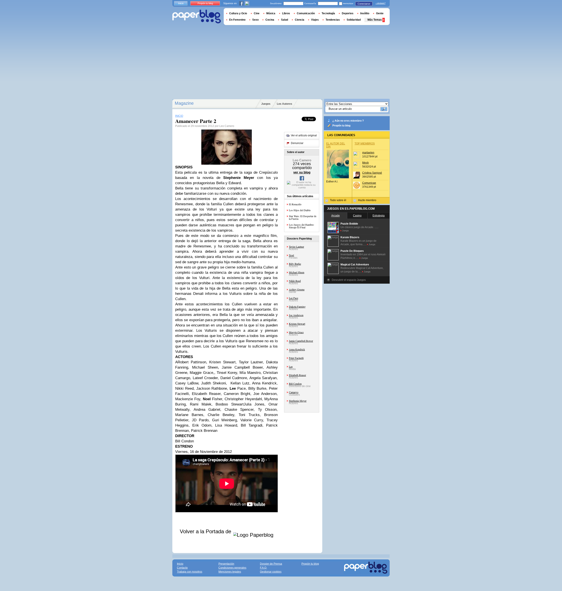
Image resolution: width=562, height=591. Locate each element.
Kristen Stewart (297, 323)
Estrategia (379, 215)
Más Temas (374, 19)
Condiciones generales (232, 567)
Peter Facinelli (296, 358)
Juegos (265, 103)
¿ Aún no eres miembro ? (348, 120)
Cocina (269, 19)
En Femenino (237, 19)
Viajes (315, 19)
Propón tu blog (341, 125)
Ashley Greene (296, 289)
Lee (291, 366)
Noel (291, 255)
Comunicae (369, 182)
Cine (256, 13)
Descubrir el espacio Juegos (349, 279)
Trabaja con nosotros (189, 571)
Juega (345, 230)
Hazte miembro (367, 200)
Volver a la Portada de (206, 531)
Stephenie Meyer (297, 400)
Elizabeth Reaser (297, 375)
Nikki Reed (295, 281)
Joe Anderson (296, 315)
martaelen (368, 152)
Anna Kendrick (297, 349)
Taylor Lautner (296, 246)
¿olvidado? (380, 3)
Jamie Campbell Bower (301, 340)
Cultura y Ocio (238, 13)
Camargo (293, 392)
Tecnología (328, 13)
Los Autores (284, 103)
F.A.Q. (263, 567)
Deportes (347, 13)
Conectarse (364, 3)
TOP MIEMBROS (365, 143)
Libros (286, 13)
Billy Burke (295, 263)
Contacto (182, 567)
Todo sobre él (338, 200)
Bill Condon (295, 383)
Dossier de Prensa (271, 563)
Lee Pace (293, 298)
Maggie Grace (296, 332)
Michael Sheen (296, 272)
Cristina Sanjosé (372, 172)
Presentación (226, 563)
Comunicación (306, 13)
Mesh (365, 162)
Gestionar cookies (270, 571)
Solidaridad (354, 19)
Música (270, 13)
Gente (380, 13)
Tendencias (333, 19)
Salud (284, 19)
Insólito (364, 13)
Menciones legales (229, 571)
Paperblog (196, 16)
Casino (357, 215)
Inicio (181, 3)
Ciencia (299, 19)
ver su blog (301, 172)
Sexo (255, 19)
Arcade (335, 215)
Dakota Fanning (297, 306)
